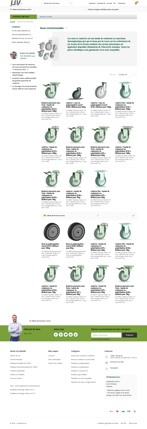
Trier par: (113, 74)
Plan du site (133, 423)
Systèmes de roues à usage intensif (83, 382)
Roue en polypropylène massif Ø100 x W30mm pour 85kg (75, 246)
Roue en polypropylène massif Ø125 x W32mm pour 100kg (50, 246)
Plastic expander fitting (21, 42)
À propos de (101, 3)
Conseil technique (16, 359)
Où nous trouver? (16, 378)
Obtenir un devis (46, 17)
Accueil (109, 3)
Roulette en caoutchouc (79, 371)
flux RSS (123, 423)
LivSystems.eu (21, 423)
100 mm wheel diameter (21, 35)
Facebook (56, 335)
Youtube (76, 335)
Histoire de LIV (15, 356)
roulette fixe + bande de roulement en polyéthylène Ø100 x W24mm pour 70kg (124, 247)
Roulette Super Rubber (79, 375)
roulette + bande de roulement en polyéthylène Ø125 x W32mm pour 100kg (49, 150)
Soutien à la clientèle (17, 375)
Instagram (61, 335)
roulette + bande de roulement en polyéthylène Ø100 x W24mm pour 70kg (74, 194)
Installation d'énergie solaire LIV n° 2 (22, 393)
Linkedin (71, 335)
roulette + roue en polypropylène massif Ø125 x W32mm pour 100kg (101, 105)
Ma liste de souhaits (55, 363)
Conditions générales (17, 371)
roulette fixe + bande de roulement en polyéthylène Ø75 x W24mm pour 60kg (100, 194)
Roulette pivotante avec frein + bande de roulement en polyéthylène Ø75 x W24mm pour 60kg (100, 151)
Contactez (92, 3)
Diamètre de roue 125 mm (22, 38)
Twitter (66, 335)
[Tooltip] (28, 69)
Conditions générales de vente (107, 423)
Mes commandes (54, 359)
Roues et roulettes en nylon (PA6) (83, 359)
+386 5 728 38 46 (116, 356)
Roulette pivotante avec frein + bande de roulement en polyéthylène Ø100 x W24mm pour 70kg (51, 195)
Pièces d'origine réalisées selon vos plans (103, 9)
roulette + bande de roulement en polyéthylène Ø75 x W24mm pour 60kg (98, 247)
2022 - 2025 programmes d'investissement (25, 386)
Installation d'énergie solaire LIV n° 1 (22, 390)
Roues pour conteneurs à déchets (83, 356)
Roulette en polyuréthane (80, 367)
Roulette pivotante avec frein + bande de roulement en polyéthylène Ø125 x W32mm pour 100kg (51, 107)
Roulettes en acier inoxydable (81, 378)
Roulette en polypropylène (80, 363)
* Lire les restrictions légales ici (100, 339)
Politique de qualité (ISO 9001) (20, 363)
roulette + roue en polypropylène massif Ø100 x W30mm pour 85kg (76, 105)
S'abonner (129, 335)
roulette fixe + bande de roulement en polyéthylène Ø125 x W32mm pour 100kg (124, 106)
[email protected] (116, 362)
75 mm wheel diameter (21, 31)
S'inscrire (51, 356)
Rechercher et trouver (70, 3)
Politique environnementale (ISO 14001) (24, 367)
